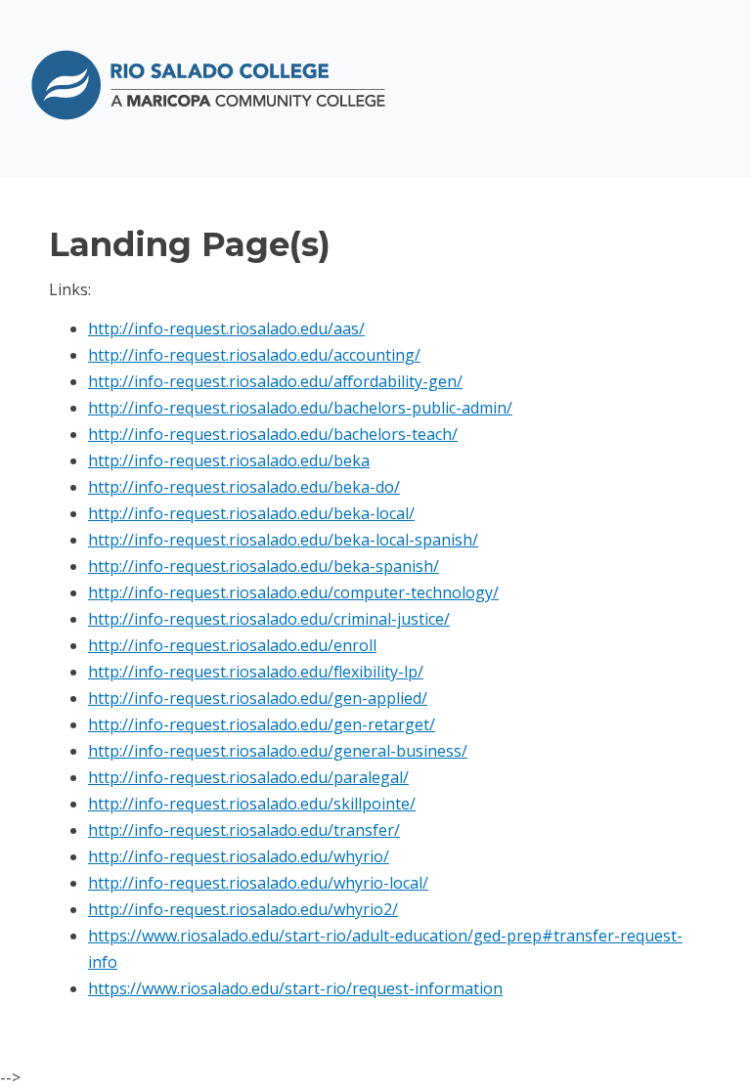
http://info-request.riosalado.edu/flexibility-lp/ (255, 671)
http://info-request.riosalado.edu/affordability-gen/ (275, 381)
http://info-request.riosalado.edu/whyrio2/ (243, 909)
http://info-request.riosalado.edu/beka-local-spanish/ (283, 539)
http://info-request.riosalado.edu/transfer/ (244, 830)
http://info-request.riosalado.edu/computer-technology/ (293, 592)
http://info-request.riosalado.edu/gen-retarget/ (261, 724)
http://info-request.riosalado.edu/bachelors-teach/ (273, 434)
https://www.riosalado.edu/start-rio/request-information (295, 988)
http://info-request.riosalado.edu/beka (229, 460)
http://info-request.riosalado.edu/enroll (232, 645)
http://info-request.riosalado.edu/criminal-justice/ (269, 619)
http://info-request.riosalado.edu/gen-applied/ (257, 698)
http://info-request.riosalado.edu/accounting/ (254, 355)
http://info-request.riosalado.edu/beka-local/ (251, 513)
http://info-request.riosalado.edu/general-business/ (277, 751)
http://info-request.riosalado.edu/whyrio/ (238, 856)
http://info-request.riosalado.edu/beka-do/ (244, 487)
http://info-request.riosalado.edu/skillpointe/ (252, 803)
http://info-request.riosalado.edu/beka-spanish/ (263, 566)
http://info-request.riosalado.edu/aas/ (226, 328)
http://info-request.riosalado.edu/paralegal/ (248, 777)
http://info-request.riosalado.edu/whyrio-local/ (258, 883)
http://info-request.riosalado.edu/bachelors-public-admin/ (300, 407)
